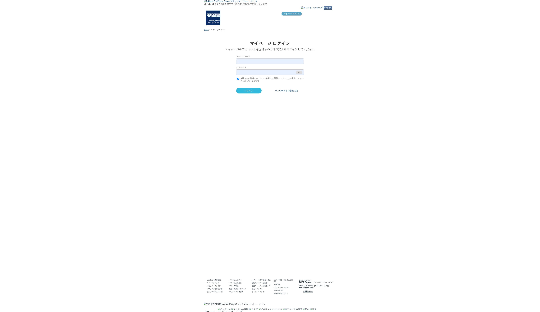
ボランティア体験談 (236, 292)
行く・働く (296, 24)
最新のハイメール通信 (259, 283)
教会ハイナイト (257, 289)
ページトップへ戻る (325, 267)
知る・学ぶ (279, 24)
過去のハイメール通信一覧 (261, 286)
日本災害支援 (279, 290)
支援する (328, 24)
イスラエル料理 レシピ (215, 292)
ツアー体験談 (233, 286)
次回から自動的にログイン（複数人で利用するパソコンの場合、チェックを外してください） (271, 79)
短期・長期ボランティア (237, 289)
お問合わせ (282, 8)
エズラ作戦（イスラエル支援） (283, 280)
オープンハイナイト (259, 292)
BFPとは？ (251, 24)
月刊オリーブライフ (214, 286)
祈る (312, 24)
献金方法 (277, 284)
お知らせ (264, 24)
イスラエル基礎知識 (214, 280)
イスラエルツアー (235, 280)
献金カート (305, 14)
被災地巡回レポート (281, 293)
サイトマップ (295, 8)
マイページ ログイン (292, 14)
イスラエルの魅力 (235, 283)
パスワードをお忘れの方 (286, 90)
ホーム (238, 24)
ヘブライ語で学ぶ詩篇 (214, 289)
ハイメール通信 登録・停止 (261, 280)
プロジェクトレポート (282, 287)
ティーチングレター (214, 283)
